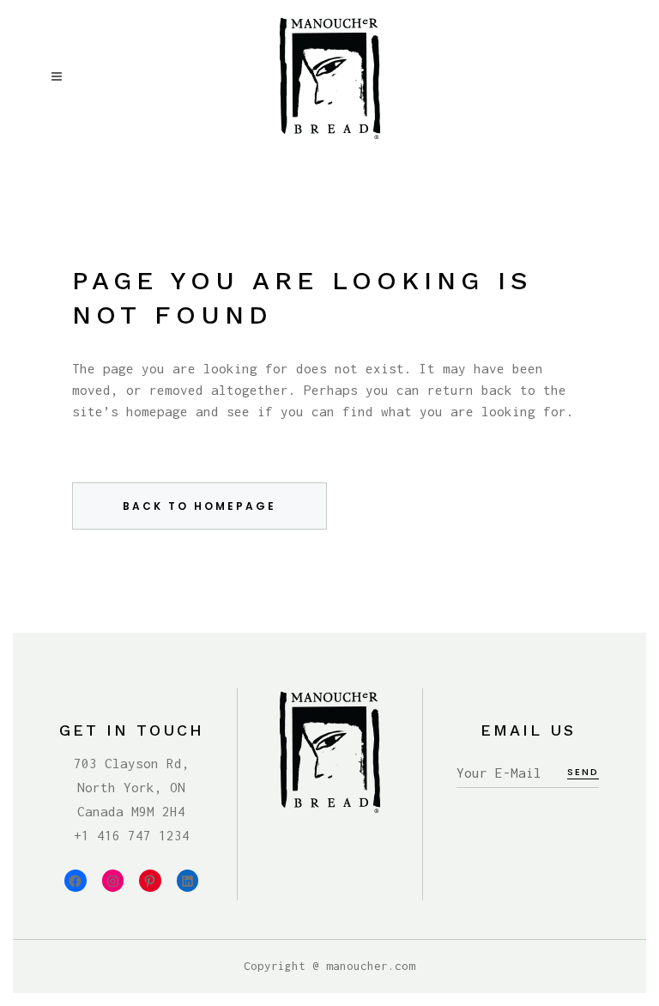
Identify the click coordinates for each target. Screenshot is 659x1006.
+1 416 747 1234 (132, 835)
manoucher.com (370, 966)
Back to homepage (199, 506)
